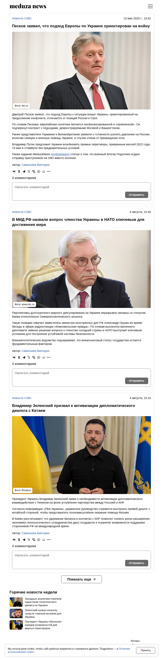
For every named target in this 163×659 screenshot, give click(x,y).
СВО (28, 18)
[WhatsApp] (39, 171)
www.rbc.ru (28, 304)
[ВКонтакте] (14, 171)
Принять (146, 650)
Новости (18, 18)
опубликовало (60, 154)
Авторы (135, 640)
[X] (29, 171)
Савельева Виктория (36, 164)
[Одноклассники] (19, 171)
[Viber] (34, 171)
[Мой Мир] (44, 171)
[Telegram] (24, 171)
